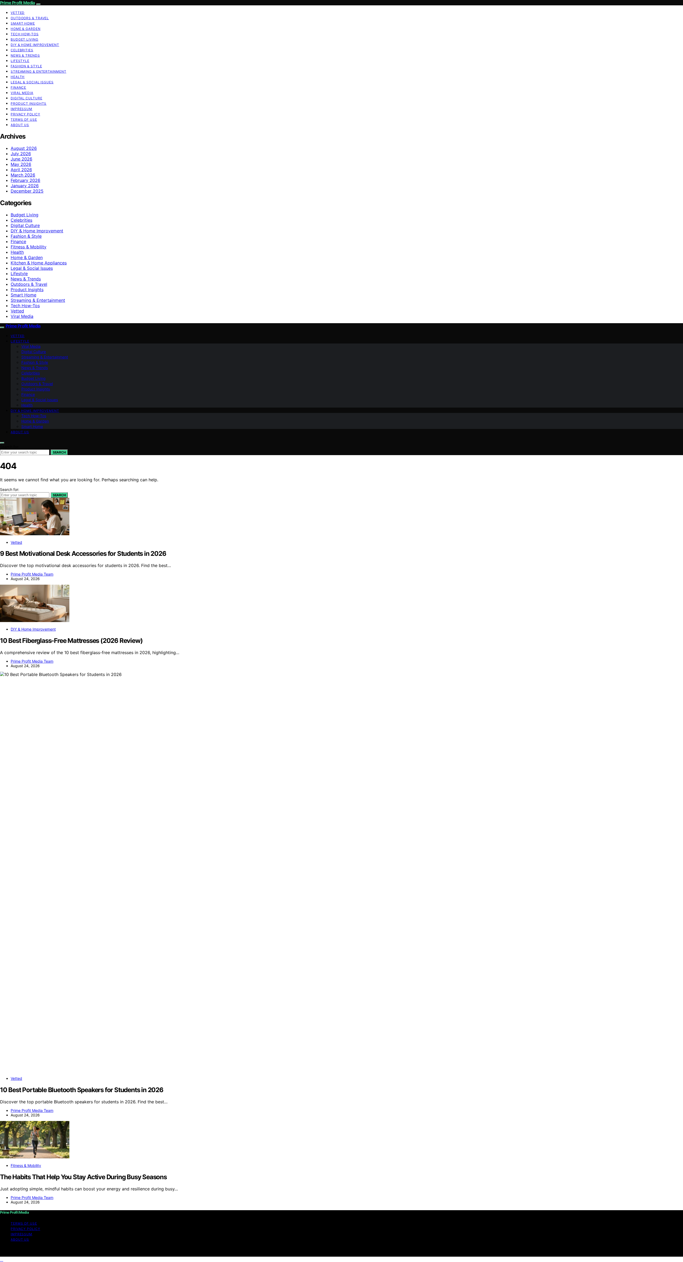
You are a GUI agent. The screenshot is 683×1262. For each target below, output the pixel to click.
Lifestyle (20, 61)
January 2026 (25, 185)
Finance (18, 87)
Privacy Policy (25, 114)
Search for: (9, 446)
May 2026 (21, 164)
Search (59, 452)
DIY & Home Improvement (35, 45)
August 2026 (24, 148)
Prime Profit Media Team (32, 574)
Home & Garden (26, 29)
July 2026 (21, 153)
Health (18, 77)
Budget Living (24, 39)
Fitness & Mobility (28, 246)
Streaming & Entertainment (38, 71)
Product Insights (28, 103)
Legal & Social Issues (32, 82)
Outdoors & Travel (30, 18)
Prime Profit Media (17, 2)
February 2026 (25, 180)
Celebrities (22, 50)
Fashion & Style (26, 66)
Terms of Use (24, 120)
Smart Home (23, 23)
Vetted (18, 13)
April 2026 (21, 169)
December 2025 (27, 191)
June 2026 (21, 159)
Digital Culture (26, 98)
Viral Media (22, 93)
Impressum (21, 109)
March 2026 (23, 175)
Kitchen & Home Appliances (39, 262)
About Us (20, 125)
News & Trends (25, 55)
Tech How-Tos (25, 34)
